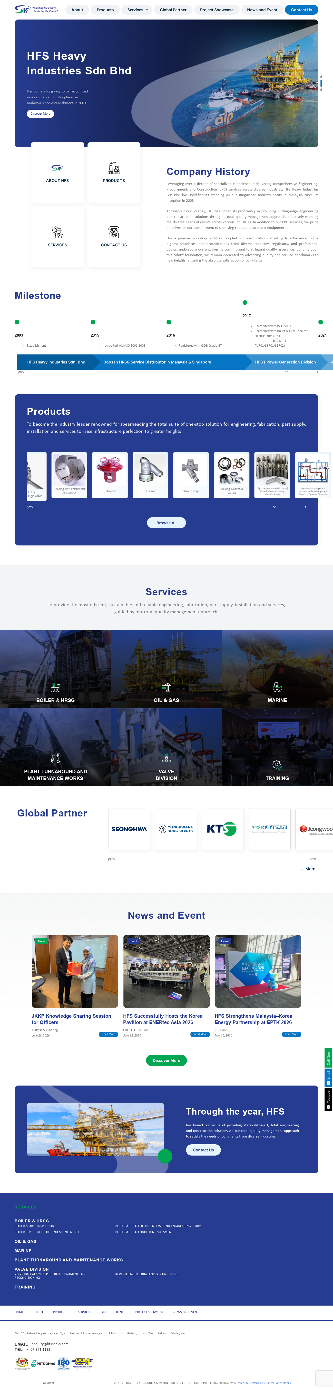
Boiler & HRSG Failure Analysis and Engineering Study (158, 1226)
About (77, 9)
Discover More (40, 125)
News (42, 941)
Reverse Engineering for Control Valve (146, 1274)
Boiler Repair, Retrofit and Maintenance (47, 1232)
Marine (23, 1251)
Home (19, 1312)
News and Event (262, 9)
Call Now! (328, 1058)
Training (25, 1287)
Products (105, 9)
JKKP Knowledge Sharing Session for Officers (71, 1019)
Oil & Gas (26, 1242)
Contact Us (301, 9)
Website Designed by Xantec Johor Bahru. (265, 1383)
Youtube (328, 1097)
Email (328, 1076)
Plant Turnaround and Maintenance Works (69, 1260)
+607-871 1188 (38, 1350)
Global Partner (173, 9)
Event (133, 941)
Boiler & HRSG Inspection (34, 1226)
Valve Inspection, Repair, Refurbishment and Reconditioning (50, 1276)
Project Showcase (217, 9)
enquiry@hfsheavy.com (50, 1344)
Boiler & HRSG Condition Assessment (144, 1232)
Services (135, 9)
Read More (108, 1034)
